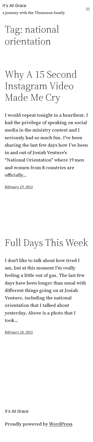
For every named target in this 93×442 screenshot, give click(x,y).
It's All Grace (14, 5)
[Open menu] (88, 9)
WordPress (60, 424)
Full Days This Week (46, 242)
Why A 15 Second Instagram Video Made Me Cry (41, 86)
